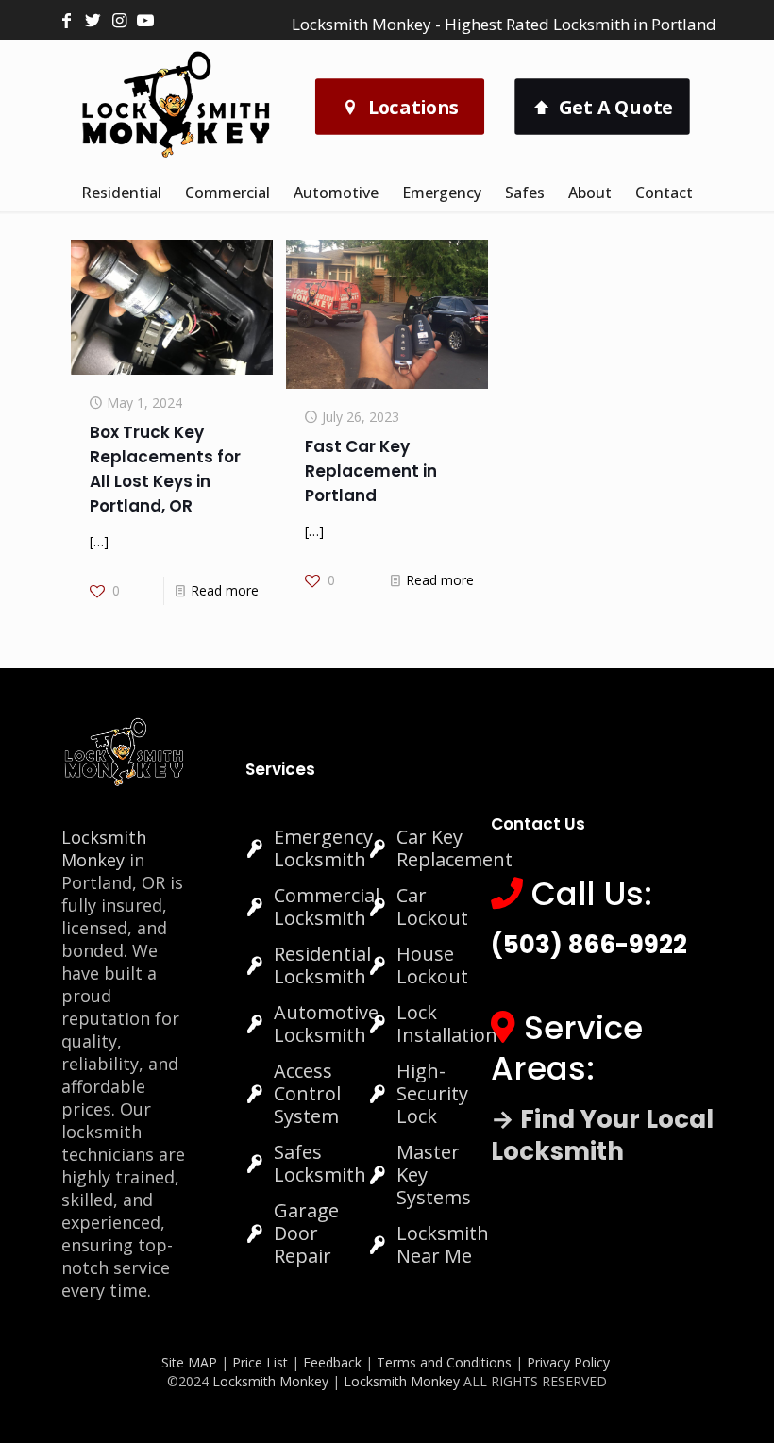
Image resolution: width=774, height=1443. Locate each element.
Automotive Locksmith (326, 1023)
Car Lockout (432, 906)
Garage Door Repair (306, 1233)
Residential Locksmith (322, 965)
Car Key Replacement (454, 848)
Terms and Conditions (444, 1362)
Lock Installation (446, 1023)
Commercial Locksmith (326, 906)
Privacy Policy (568, 1362)
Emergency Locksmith (323, 848)
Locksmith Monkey (103, 848)
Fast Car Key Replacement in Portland (371, 471)
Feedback (334, 1362)
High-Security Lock (432, 1093)
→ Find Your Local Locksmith (602, 1135)
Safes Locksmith (320, 1163)
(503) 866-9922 (589, 945)
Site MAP (189, 1362)
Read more (225, 590)
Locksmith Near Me (442, 1244)
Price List (260, 1362)
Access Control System (307, 1093)
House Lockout (432, 965)
